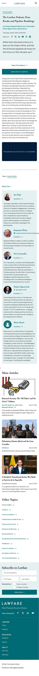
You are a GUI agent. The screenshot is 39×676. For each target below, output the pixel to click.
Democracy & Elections (10, 529)
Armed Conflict (7, 12)
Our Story (5, 650)
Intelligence (6, 543)
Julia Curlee (19, 405)
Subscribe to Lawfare (19, 72)
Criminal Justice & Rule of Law (12, 519)
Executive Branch (8, 534)
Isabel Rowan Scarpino (9, 483)
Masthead (5, 654)
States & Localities (8, 548)
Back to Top (5, 186)
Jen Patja (6, 26)
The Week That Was (22, 587)
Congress (5, 510)
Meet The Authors (18, 65)
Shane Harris (22, 29)
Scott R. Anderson (8, 405)
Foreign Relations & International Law (14, 539)
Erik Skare (5, 448)
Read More (17, 199)
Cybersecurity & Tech (9, 524)
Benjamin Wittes (16, 26)
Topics (4, 625)
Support (4, 642)
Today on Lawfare (21, 584)
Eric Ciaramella (28, 26)
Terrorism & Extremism (10, 558)
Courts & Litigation (8, 514)
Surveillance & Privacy (9, 553)
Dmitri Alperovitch (10, 29)
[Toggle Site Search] (36, 3)
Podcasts (5, 629)
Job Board (5, 638)
